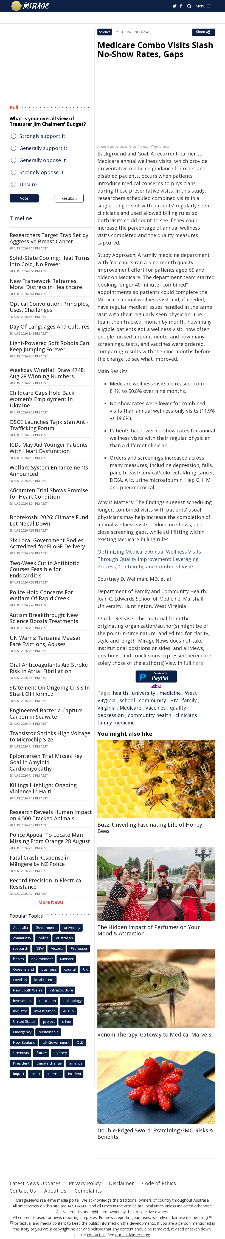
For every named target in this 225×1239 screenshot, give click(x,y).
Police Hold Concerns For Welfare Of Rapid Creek (41, 595)
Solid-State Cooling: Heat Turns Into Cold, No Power (49, 261)
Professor (79, 948)
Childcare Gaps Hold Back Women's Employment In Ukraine (42, 399)
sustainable (49, 1031)
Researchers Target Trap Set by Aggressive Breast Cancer (49, 238)
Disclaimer (121, 1183)
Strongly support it (42, 136)
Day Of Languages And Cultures (49, 326)
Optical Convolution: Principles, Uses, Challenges (49, 307)
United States (24, 1021)
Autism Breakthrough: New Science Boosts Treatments (44, 618)
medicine (170, 693)
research (20, 948)
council (70, 969)
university (143, 693)
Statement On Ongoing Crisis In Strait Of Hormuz (50, 691)
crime (66, 1021)
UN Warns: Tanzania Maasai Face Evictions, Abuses (45, 641)
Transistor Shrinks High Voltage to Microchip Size (50, 736)
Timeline (21, 218)
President (21, 1063)
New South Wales (28, 990)
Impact (18, 1073)
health (120, 693)
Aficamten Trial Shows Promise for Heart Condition (49, 493)
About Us (55, 1190)
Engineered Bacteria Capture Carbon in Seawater (46, 713)
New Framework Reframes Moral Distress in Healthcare (46, 284)
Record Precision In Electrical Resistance (46, 883)
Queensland (23, 969)
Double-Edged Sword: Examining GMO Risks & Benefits (155, 1133)
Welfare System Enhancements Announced (49, 470)
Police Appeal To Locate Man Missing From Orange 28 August (50, 838)
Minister (67, 958)
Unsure (28, 184)
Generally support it (43, 148)
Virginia (106, 707)
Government (46, 927)
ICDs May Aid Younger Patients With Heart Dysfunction (49, 448)
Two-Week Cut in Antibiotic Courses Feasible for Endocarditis (44, 569)
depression (110, 715)
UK (85, 969)
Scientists (21, 1052)
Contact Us (23, 1190)
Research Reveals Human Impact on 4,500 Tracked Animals (51, 815)
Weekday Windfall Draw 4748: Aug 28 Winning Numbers (47, 373)
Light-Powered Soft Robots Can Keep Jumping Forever (49, 346)
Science (105, 32)
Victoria (57, 948)
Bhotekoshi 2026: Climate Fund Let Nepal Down (49, 520)
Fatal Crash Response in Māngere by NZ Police (40, 861)
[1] (210, 1216)
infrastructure (61, 990)
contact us (96, 1234)
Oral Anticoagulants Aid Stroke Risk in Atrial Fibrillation (49, 668)
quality (178, 707)
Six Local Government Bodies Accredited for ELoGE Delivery (47, 543)
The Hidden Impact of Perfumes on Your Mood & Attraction (148, 930)
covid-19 (20, 979)
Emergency (22, 1031)
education (47, 1000)
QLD (80, 1042)
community (152, 700)
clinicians (186, 715)
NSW (40, 948)
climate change (49, 1063)
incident (74, 1073)
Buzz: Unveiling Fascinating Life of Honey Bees (149, 828)
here (198, 663)
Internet (54, 1073)
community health (149, 715)
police (44, 937)
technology (72, 1000)
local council (44, 979)
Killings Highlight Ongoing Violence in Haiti (43, 788)
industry (20, 1011)
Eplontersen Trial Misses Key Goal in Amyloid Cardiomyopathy (46, 762)
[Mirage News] (30, 6)
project (49, 1021)
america (76, 1063)
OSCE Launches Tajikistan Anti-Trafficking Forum (49, 425)
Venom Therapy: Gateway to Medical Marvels (154, 1034)
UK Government (56, 1042)
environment (42, 958)
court (36, 1073)
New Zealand (24, 1042)
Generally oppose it (42, 160)
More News (50, 902)
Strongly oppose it (41, 172)
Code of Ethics (159, 1183)
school (127, 700)
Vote (24, 198)
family (189, 700)
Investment (22, 1000)
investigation (45, 1011)
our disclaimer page (132, 1234)
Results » (69, 198)
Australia (20, 927)
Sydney (60, 1052)
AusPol (69, 1011)
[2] (11, 1222)
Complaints (88, 1190)
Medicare (130, 707)
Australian (64, 937)
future (41, 1052)
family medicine (116, 722)
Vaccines (155, 707)
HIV (174, 700)
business (49, 969)
